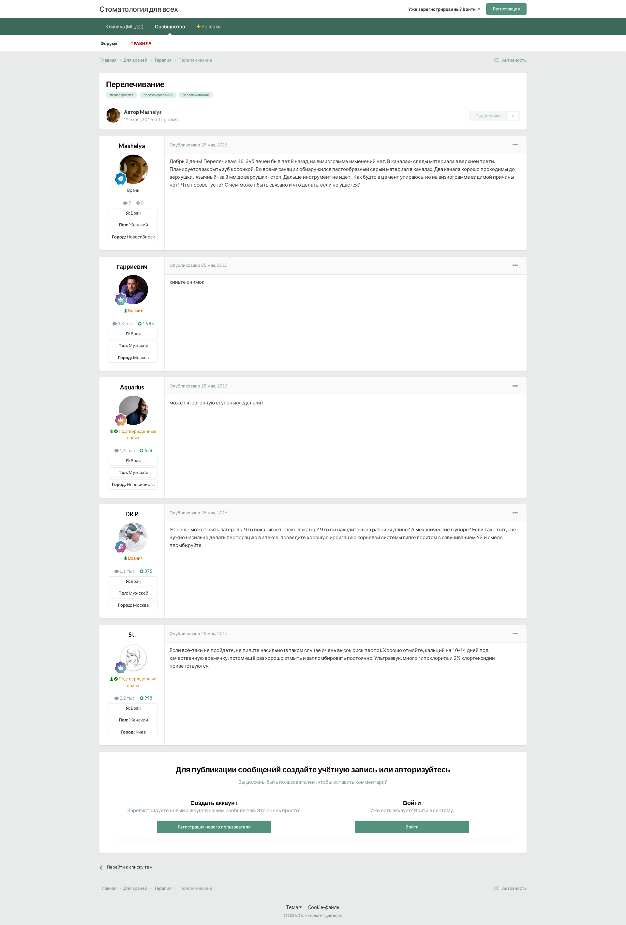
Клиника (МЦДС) (124, 26)
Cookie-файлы (324, 907)
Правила (141, 43)
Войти (412, 826)
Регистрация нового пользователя (214, 826)
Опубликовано (199, 144)
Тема (292, 907)
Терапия (168, 119)
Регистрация (506, 8)
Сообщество (170, 26)
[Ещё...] (515, 145)
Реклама (211, 26)
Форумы (109, 43)
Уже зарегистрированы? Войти (443, 9)
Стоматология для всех (138, 9)
